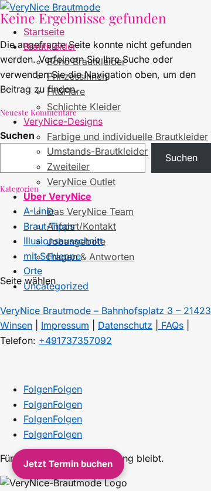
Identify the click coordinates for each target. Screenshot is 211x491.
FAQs (170, 325)
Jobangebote (76, 241)
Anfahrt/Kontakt (81, 226)
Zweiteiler (68, 166)
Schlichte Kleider (84, 106)
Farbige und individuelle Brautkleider (127, 136)
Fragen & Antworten (90, 256)
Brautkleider (49, 46)
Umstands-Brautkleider (97, 151)
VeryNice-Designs (63, 121)
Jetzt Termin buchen (68, 463)
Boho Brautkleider (86, 61)
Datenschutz (125, 325)
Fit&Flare (66, 91)
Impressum (65, 325)
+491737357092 (75, 340)
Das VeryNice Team (90, 211)
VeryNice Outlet (81, 181)
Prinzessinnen (77, 76)
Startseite (43, 31)
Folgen (67, 389)
